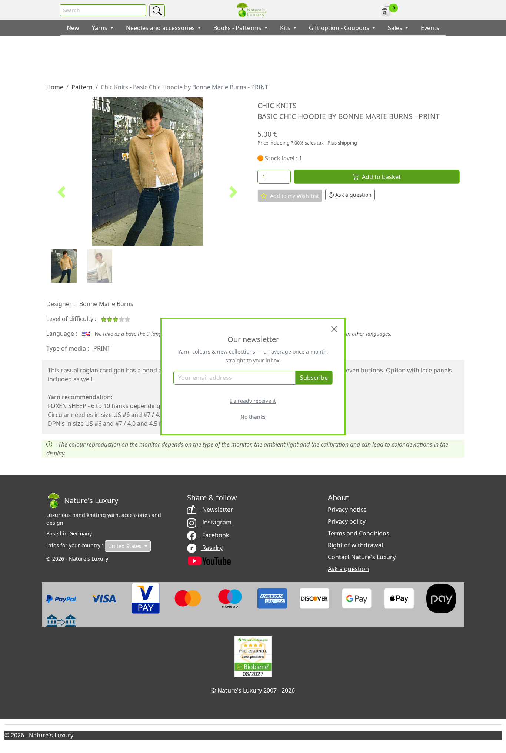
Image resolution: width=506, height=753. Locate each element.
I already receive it (253, 400)
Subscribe (314, 378)
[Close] (334, 329)
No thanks (253, 416)
